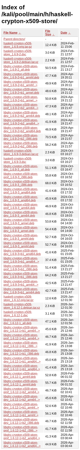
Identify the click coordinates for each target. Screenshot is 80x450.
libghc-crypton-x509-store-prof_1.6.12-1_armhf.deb (21, 383)
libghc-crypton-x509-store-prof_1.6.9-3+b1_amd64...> (21, 260)
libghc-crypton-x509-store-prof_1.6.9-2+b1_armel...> (21, 98)
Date (64, 32)
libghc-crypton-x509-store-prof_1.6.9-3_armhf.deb (21, 244)
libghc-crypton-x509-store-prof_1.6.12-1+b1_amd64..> (22, 367)
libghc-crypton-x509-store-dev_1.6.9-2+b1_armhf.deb (21, 76)
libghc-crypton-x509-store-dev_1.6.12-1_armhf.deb (21, 375)
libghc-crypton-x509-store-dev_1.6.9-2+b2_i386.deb (21, 137)
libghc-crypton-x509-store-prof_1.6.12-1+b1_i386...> (21, 344)
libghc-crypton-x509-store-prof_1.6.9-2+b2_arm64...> (21, 106)
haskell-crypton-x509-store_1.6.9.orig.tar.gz (18, 45)
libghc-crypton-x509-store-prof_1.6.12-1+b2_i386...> (21, 429)
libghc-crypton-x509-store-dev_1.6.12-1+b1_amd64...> (22, 360)
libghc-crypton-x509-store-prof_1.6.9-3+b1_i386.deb (21, 267)
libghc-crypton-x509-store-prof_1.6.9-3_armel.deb (21, 221)
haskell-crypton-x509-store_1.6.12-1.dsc (18, 313)
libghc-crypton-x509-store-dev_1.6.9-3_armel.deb (21, 229)
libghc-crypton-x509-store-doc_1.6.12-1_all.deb (21, 321)
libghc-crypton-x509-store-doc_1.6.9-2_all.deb (21, 68)
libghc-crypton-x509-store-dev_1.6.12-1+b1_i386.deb (21, 352)
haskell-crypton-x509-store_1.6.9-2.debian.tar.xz (21, 60)
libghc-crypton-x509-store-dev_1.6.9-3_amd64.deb (21, 198)
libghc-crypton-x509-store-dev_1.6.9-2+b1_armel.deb (21, 91)
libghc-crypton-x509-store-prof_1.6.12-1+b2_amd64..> (22, 436)
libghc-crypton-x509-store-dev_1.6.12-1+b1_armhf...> (21, 406)
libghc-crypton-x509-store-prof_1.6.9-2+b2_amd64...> (21, 122)
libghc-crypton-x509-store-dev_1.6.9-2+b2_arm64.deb (22, 114)
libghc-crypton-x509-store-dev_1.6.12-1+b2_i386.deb (21, 421)
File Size (48, 32)
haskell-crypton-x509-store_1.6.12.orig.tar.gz (18, 298)
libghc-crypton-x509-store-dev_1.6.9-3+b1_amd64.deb (22, 252)
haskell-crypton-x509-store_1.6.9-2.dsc (18, 52)
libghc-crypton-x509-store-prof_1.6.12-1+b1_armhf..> (21, 413)
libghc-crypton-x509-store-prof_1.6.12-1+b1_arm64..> (21, 336)
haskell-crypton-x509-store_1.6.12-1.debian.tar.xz (22, 306)
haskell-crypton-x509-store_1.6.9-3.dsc (18, 160)
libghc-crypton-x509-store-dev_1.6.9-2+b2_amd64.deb (22, 129)
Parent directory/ (14, 39)
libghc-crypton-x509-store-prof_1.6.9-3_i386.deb (21, 175)
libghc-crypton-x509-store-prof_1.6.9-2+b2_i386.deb (21, 144)
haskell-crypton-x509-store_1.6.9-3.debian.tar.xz (21, 152)
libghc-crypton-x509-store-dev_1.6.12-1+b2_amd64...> (22, 444)
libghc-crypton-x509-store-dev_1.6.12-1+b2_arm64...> (22, 398)
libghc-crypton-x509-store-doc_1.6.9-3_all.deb (21, 168)
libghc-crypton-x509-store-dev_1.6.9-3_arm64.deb (21, 214)
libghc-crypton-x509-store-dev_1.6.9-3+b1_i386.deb (21, 275)
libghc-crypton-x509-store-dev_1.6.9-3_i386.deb (21, 183)
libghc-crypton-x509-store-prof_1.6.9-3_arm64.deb (21, 206)
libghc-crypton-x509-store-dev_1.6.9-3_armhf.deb (21, 237)
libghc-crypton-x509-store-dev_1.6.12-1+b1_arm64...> (22, 329)
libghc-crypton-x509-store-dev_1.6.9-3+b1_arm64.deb (22, 290)
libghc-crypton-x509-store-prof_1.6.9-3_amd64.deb (21, 191)
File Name (10, 32)
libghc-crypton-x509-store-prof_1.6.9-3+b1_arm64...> (21, 283)
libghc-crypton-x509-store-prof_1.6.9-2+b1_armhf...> (21, 83)
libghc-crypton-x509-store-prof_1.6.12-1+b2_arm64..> (21, 390)
